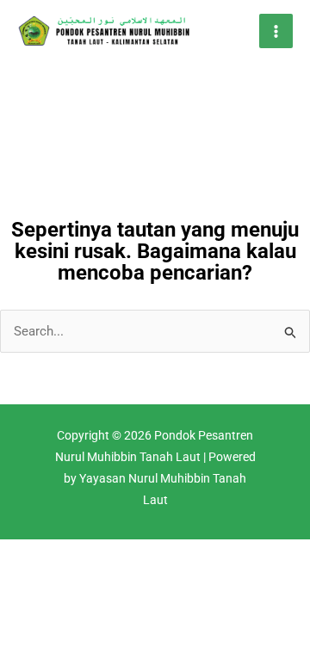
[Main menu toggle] (276, 31)
